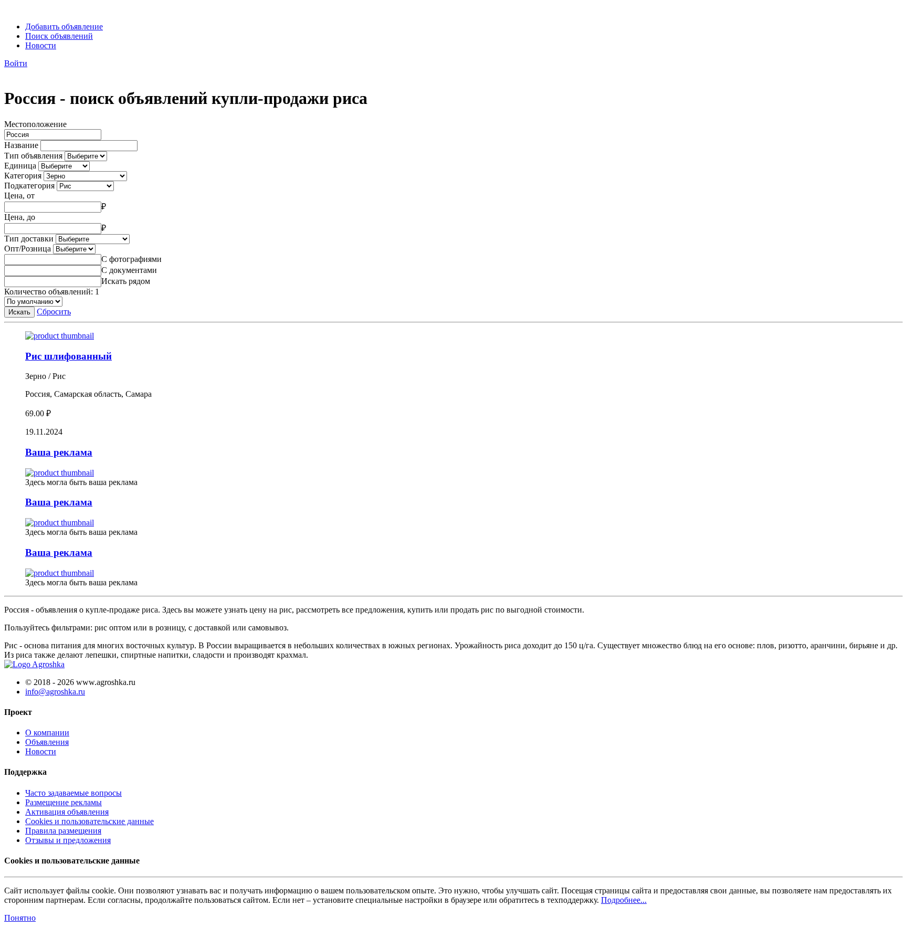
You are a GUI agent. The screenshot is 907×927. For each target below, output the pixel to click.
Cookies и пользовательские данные (89, 821)
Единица (20, 165)
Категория (22, 175)
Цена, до (19, 217)
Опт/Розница (27, 248)
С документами (129, 270)
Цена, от (19, 195)
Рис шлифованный (68, 356)
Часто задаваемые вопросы (73, 792)
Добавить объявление (64, 26)
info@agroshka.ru (55, 691)
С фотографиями (131, 259)
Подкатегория (29, 185)
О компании (47, 732)
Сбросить (54, 311)
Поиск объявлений (59, 35)
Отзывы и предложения (68, 840)
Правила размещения (63, 830)
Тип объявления (33, 155)
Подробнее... (624, 900)
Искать (19, 312)
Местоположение (35, 124)
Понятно (20, 917)
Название (21, 145)
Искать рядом (125, 281)
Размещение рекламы (63, 802)
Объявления (47, 742)
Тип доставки (29, 238)
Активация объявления (67, 811)
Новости (40, 45)
